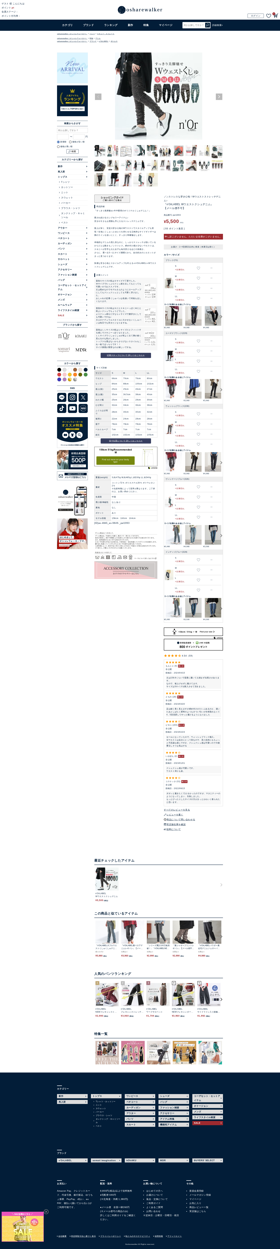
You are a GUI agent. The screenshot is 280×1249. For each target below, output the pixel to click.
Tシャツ (65, 182)
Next (219, 97)
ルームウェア (65, 305)
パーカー (66, 203)
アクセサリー (65, 269)
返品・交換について (157, 1199)
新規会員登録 (196, 1191)
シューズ (62, 264)
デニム (98, 38)
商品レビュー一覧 (199, 1207)
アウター (62, 228)
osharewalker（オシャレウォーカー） (72, 34)
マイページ (195, 1199)
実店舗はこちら (197, 1211)
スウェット (67, 197)
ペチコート (64, 238)
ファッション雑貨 (67, 274)
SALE (61, 315)
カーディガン (65, 243)
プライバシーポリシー (110, 1236)
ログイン (256, 15)
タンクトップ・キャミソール (73, 215)
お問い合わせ (153, 1211)
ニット (64, 192)
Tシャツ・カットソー (106, 1101)
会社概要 (62, 1236)
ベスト (64, 222)
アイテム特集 (167, 1119)
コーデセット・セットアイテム (72, 287)
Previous (98, 97)
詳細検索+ (217, 25)
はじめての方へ (154, 1191)
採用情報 (159, 1236)
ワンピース (64, 233)
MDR (163, 1160)
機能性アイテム (168, 1124)
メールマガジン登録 (200, 1195)
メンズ (61, 299)
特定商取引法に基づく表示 (83, 1236)
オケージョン (65, 294)
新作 (130, 25)
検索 (207, 25)
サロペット (64, 259)
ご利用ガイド (117, 1215)
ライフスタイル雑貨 (68, 310)
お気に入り (195, 1203)
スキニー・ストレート (105, 34)
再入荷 (61, 171)
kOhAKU (131, 1160)
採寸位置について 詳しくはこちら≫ (126, 441)
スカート (62, 254)
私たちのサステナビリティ (137, 1236)
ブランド (93, 41)
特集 (146, 25)
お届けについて (154, 1195)
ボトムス (114, 41)
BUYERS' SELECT (204, 1160)
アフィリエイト (174, 1236)
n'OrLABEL (103, 41)
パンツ (92, 34)
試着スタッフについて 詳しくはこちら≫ (126, 355)
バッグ (61, 280)
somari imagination (104, 1160)
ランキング (111, 25)
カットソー (67, 187)
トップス (62, 177)
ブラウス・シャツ (70, 208)
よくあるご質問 (154, 1207)
